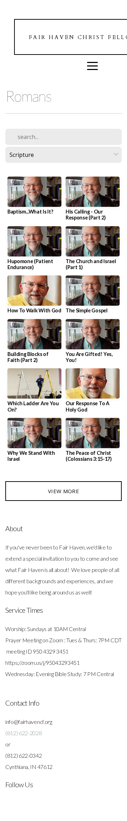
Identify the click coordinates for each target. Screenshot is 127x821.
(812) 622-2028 (23, 733)
